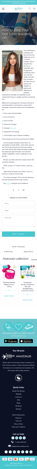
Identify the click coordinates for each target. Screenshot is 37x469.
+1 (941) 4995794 (20, 442)
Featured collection (15, 259)
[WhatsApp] (12, 438)
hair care (13, 128)
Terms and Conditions (18, 427)
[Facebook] (10, 452)
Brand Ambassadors (18, 415)
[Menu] (3, 9)
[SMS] (20, 438)
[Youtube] (14, 452)
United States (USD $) (16, 463)
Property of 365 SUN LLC (26, 465)
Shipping (18, 394)
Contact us (18, 397)
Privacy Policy (18, 424)
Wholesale (18, 406)
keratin (8, 183)
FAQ (18, 400)
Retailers (18, 409)
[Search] (30, 9)
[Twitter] (6, 452)
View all (34, 260)
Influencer (18, 418)
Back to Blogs (18, 247)
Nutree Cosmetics (13, 465)
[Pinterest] (22, 452)
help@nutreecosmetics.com (20, 446)
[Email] (24, 438)
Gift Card (18, 421)
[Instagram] (18, 452)
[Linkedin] (31, 452)
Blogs (18, 403)
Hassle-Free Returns (18, 391)
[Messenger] (16, 438)
